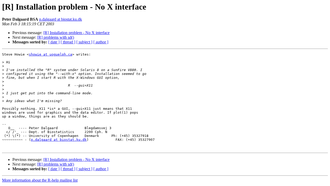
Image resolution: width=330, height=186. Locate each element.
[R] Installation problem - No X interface (76, 32)
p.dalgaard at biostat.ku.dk (60, 19)
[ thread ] (68, 42)
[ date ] (54, 42)
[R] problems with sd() (55, 37)
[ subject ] (84, 42)
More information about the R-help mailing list (40, 180)
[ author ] (100, 42)
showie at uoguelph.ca (50, 54)
